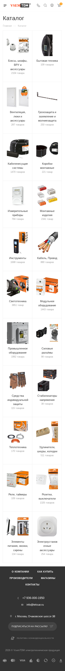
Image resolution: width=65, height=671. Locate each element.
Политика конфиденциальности (35, 638)
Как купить (45, 571)
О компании (20, 571)
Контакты (32, 584)
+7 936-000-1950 (33, 598)
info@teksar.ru (35, 604)
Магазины (48, 578)
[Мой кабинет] (52, 5)
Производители (21, 578)
